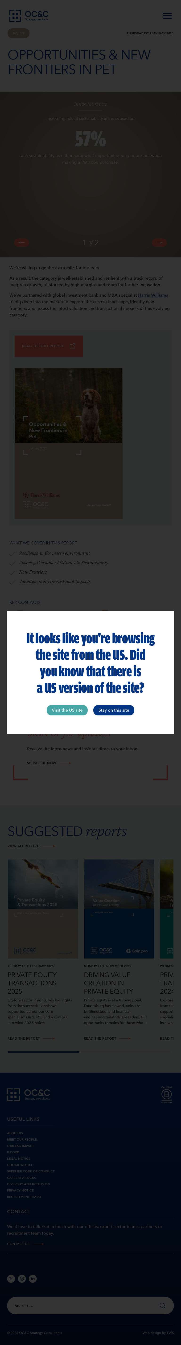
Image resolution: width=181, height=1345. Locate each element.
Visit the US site (67, 710)
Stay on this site (114, 710)
